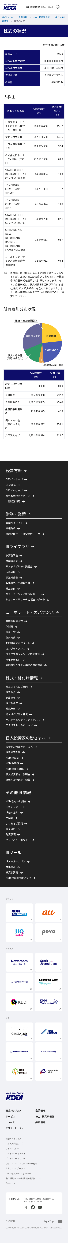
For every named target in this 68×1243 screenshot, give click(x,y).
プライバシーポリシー (16, 1158)
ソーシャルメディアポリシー (18, 1173)
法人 (50, 7)
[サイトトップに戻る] (10, 7)
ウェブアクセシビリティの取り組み (21, 1163)
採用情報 (40, 1122)
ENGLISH (10, 1221)
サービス (10, 1116)
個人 (44, 7)
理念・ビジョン (13, 1110)
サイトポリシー (12, 1148)
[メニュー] (64, 7)
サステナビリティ (15, 1128)
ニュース (10, 1122)
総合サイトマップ (13, 1138)
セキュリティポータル (15, 1168)
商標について (12, 1183)
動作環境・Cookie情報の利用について (24, 1178)
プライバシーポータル (16, 1153)
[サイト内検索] (58, 7)
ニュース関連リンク (15, 1143)
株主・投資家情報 (44, 1116)
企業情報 (40, 1110)
